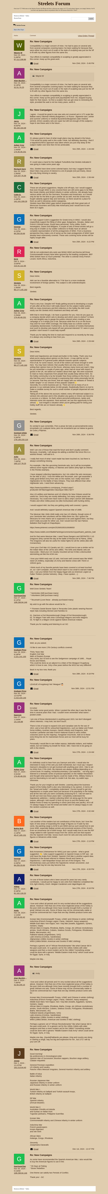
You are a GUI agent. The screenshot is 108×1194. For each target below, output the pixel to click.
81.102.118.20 (20, 893)
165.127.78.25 (20, 463)
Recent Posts (17, 18)
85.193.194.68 (20, 128)
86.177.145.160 (20, 290)
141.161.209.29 (20, 201)
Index (27, 15)
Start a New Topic (19, 29)
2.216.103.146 (20, 698)
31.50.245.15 (19, 985)
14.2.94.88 (18, 722)
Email (36, 63)
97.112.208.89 (20, 59)
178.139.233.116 (21, 440)
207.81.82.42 (19, 917)
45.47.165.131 (20, 835)
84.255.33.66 (19, 233)
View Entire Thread (86, 36)
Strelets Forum (20, 25)
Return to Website (19, 15)
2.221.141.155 (20, 657)
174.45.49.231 (20, 152)
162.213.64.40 (20, 1067)
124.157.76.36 (20, 176)
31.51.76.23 (19, 87)
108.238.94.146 (20, 602)
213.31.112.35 (20, 266)
